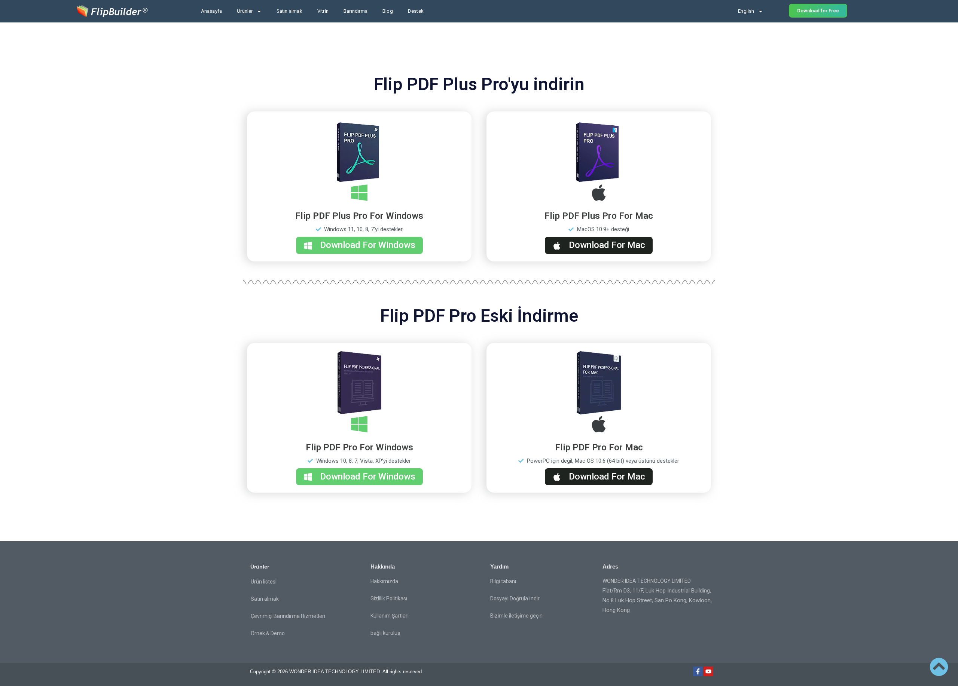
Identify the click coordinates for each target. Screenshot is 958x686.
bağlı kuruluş (385, 633)
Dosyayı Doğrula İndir (515, 598)
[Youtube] (708, 671)
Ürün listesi (264, 582)
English (746, 11)
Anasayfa (211, 11)
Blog (387, 11)
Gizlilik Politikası (388, 598)
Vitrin (323, 11)
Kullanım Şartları (389, 616)
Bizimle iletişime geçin (516, 616)
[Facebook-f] (698, 671)
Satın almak (289, 11)
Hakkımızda (384, 581)
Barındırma (355, 11)
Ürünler (245, 11)
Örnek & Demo (268, 633)
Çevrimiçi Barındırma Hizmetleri (288, 616)
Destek (416, 11)
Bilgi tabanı (503, 581)
